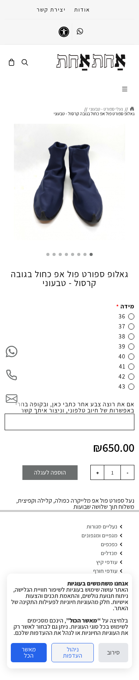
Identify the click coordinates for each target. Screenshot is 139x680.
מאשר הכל (29, 652)
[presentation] (132, 183)
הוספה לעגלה (50, 472)
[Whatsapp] (80, 31)
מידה (125, 306)
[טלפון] (11, 375)
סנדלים (109, 553)
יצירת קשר (51, 9)
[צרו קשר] (11, 398)
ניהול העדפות (72, 652)
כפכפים (109, 544)
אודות (82, 9)
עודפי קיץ (106, 562)
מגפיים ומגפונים (99, 535)
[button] (91, 254)
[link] (91, 62)
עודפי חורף (105, 571)
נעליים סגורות (101, 526)
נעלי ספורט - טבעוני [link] (106, 109)
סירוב (113, 652)
